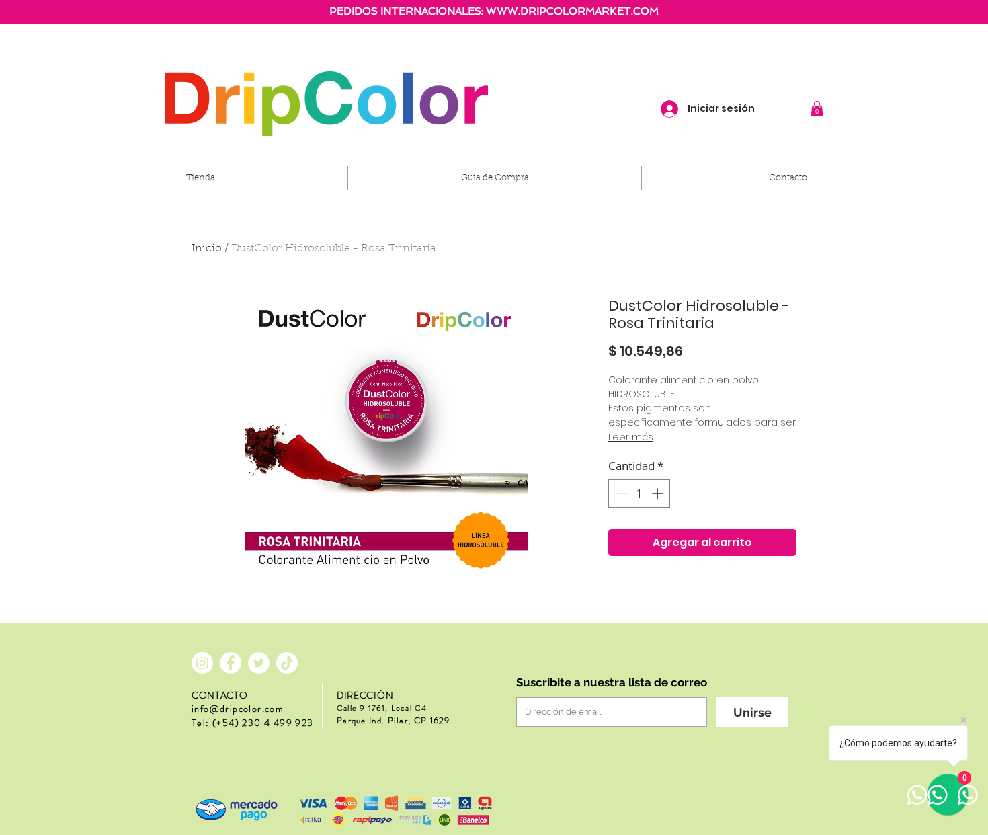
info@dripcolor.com (238, 708)
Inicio (207, 248)
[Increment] (659, 493)
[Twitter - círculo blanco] (259, 663)
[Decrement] (620, 493)
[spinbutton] (639, 493)
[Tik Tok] (287, 663)
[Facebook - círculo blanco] (230, 663)
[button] (817, 108)
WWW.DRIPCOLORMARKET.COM (572, 11)
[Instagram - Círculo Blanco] (202, 663)
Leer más (630, 437)
